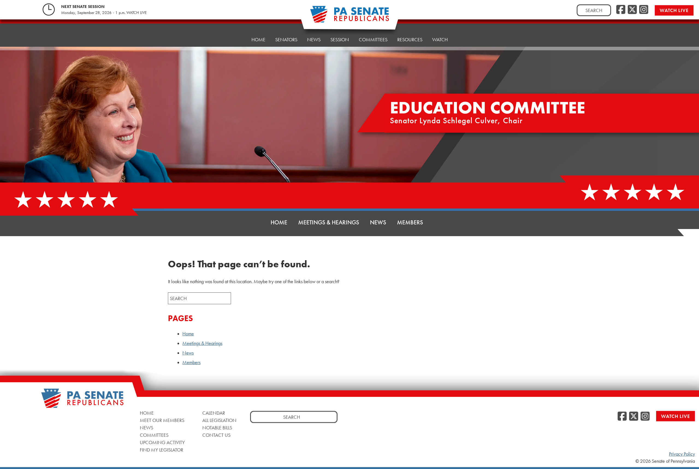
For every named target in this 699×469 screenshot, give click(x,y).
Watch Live (674, 10)
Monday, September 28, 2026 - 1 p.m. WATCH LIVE (104, 12)
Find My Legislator (161, 450)
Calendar (213, 413)
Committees (373, 39)
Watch (440, 39)
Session (339, 39)
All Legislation (219, 420)
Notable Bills (217, 427)
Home (258, 39)
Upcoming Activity (162, 442)
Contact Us (216, 435)
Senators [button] (286, 39)
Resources (409, 39)
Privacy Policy (682, 454)
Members (410, 222)
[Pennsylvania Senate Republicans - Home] (349, 17)
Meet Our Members (162, 420)
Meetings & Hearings (328, 222)
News (314, 39)
